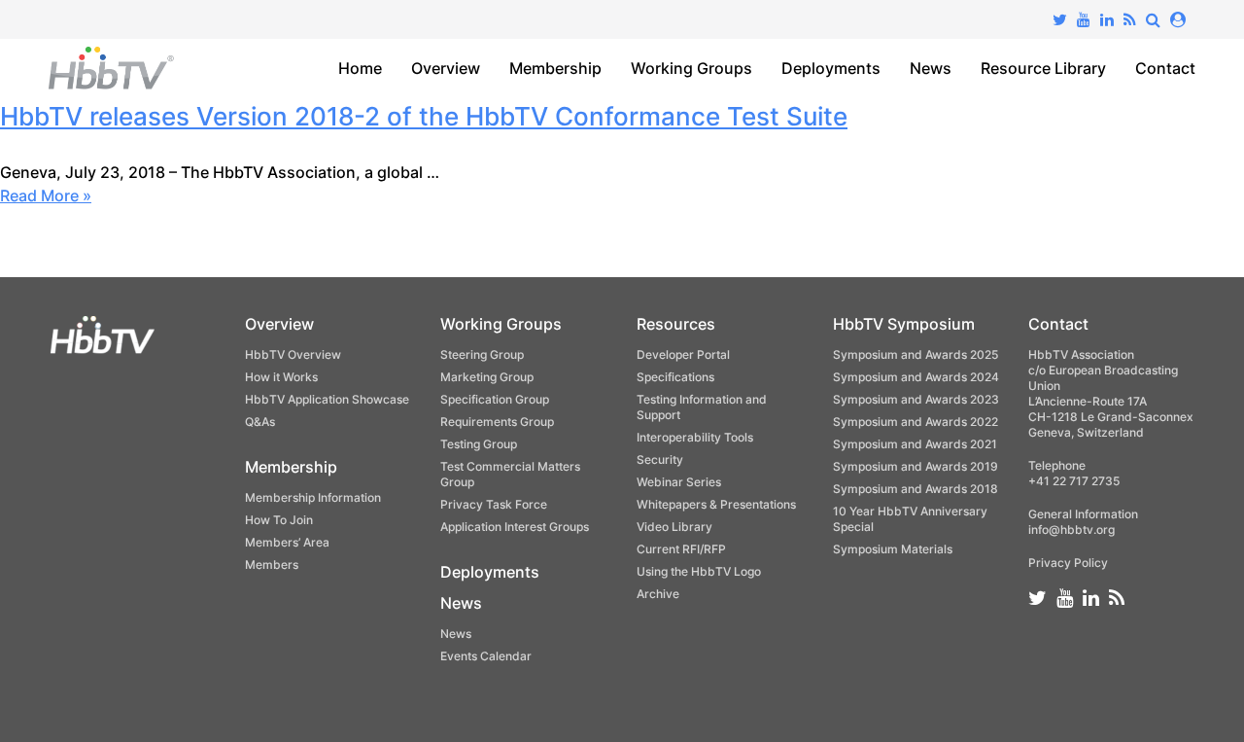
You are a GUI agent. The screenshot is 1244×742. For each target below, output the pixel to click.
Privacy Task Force (493, 504)
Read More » (45, 195)
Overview (445, 68)
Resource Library (1043, 68)
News (930, 68)
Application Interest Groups (514, 526)
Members (271, 564)
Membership (555, 68)
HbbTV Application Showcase (327, 399)
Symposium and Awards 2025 (915, 354)
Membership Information (313, 497)
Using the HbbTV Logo (699, 571)
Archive (658, 593)
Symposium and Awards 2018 (915, 488)
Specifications (675, 377)
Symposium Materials (892, 549)
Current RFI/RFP (681, 549)
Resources (676, 324)
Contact (1165, 68)
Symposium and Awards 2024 (916, 377)
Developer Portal (683, 354)
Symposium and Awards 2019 (915, 466)
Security (660, 459)
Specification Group (494, 399)
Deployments (831, 68)
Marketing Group (487, 377)
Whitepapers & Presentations (716, 504)
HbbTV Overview (293, 354)
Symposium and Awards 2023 (916, 399)
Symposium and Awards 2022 (915, 421)
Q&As (260, 421)
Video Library (674, 526)
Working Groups (691, 68)
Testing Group (478, 444)
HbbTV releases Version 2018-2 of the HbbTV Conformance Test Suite (423, 116)
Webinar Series (679, 482)
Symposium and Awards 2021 (915, 444)
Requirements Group (497, 421)
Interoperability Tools (695, 437)
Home (360, 68)
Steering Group (482, 354)
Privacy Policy (1068, 562)
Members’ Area (287, 542)
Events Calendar (486, 656)
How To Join (279, 519)
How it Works (281, 377)
